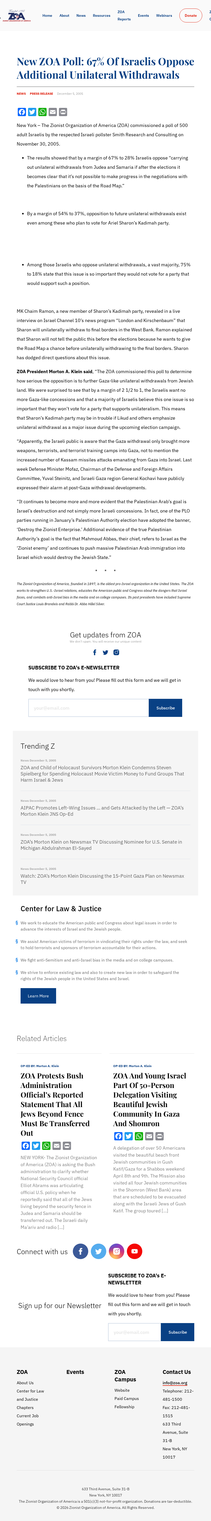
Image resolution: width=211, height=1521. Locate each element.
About (64, 15)
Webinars (164, 15)
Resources (101, 15)
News (81, 15)
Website (122, 1390)
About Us (25, 1382)
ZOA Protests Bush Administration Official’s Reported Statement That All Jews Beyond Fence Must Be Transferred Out (55, 1104)
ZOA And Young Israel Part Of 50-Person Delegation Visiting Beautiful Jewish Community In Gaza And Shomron (149, 1099)
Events (143, 15)
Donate (191, 15)
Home (47, 15)
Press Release (41, 93)
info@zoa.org (175, 1382)
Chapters (25, 1407)
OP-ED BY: (40, 1066)
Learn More (38, 995)
